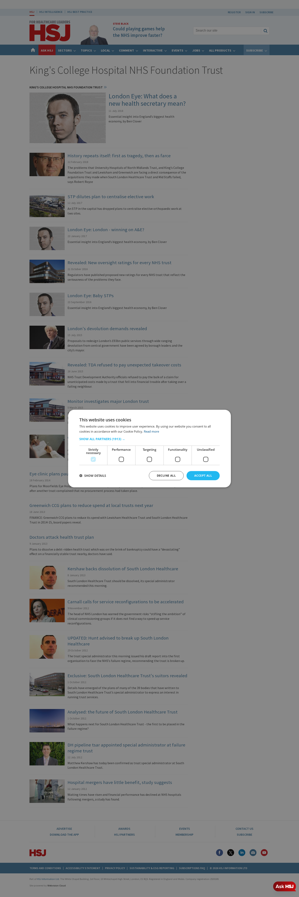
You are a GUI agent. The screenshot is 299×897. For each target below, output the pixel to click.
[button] (149, 439)
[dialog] (149, 448)
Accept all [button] (203, 475)
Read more (151, 431)
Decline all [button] (166, 475)
